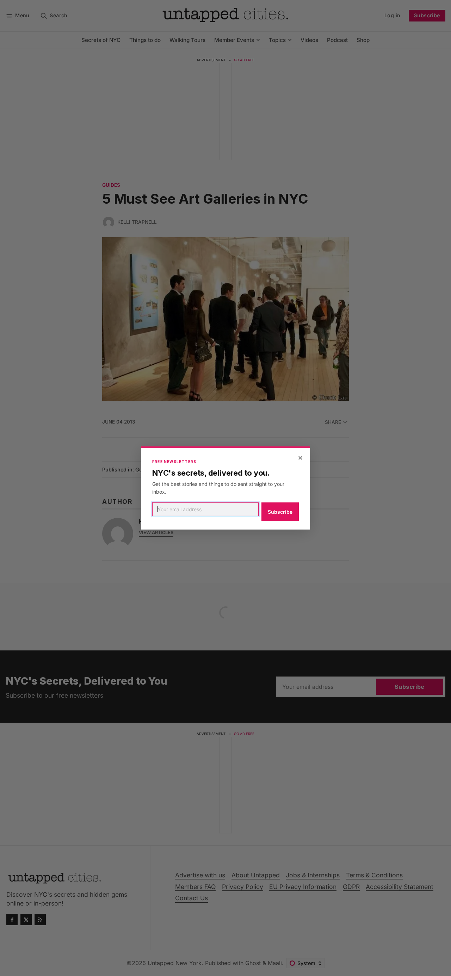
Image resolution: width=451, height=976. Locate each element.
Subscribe (280, 512)
